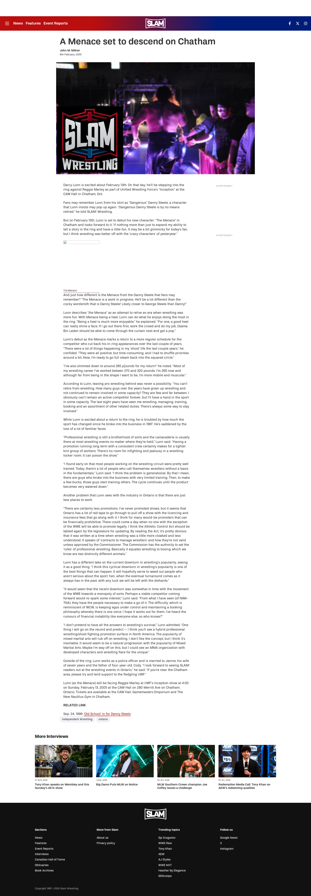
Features (33, 23)
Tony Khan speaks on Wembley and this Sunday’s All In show (62, 786)
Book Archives (44, 870)
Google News (229, 837)
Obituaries (42, 865)
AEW (161, 854)
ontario (103, 719)
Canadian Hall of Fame (50, 859)
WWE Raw (165, 843)
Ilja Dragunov (166, 837)
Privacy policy (106, 843)
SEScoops (165, 876)
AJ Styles (164, 859)
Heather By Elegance (172, 870)
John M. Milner (70, 50)
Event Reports (56, 23)
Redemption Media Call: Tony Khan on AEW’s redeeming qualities (244, 786)
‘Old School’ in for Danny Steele (107, 714)
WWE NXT (165, 865)
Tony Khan (165, 848)
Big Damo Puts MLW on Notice (117, 784)
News (18, 23)
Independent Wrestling (77, 719)
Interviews (42, 854)
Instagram (227, 848)
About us (102, 837)
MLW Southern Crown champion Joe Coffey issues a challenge (182, 786)
